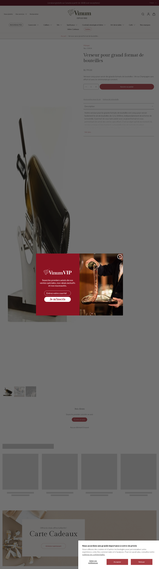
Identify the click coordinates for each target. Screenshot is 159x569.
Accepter (117, 562)
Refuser (142, 562)
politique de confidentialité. (93, 554)
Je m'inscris (57, 299)
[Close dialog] (120, 257)
